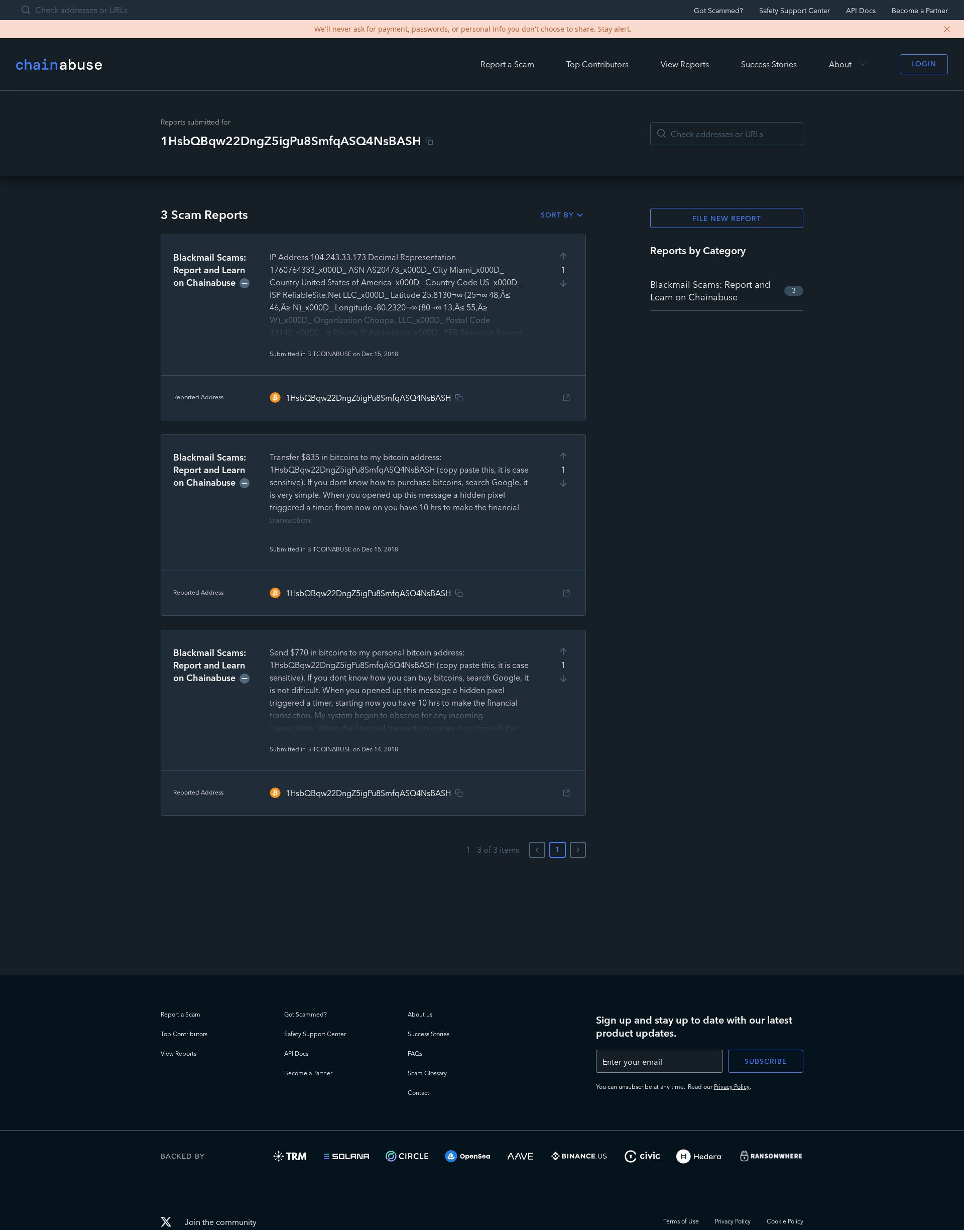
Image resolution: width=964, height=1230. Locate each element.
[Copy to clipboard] (429, 141)
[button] (373, 327)
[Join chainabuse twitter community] (169, 1223)
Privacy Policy (732, 1086)
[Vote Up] (563, 256)
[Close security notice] (947, 29)
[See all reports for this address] (566, 398)
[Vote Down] (563, 283)
